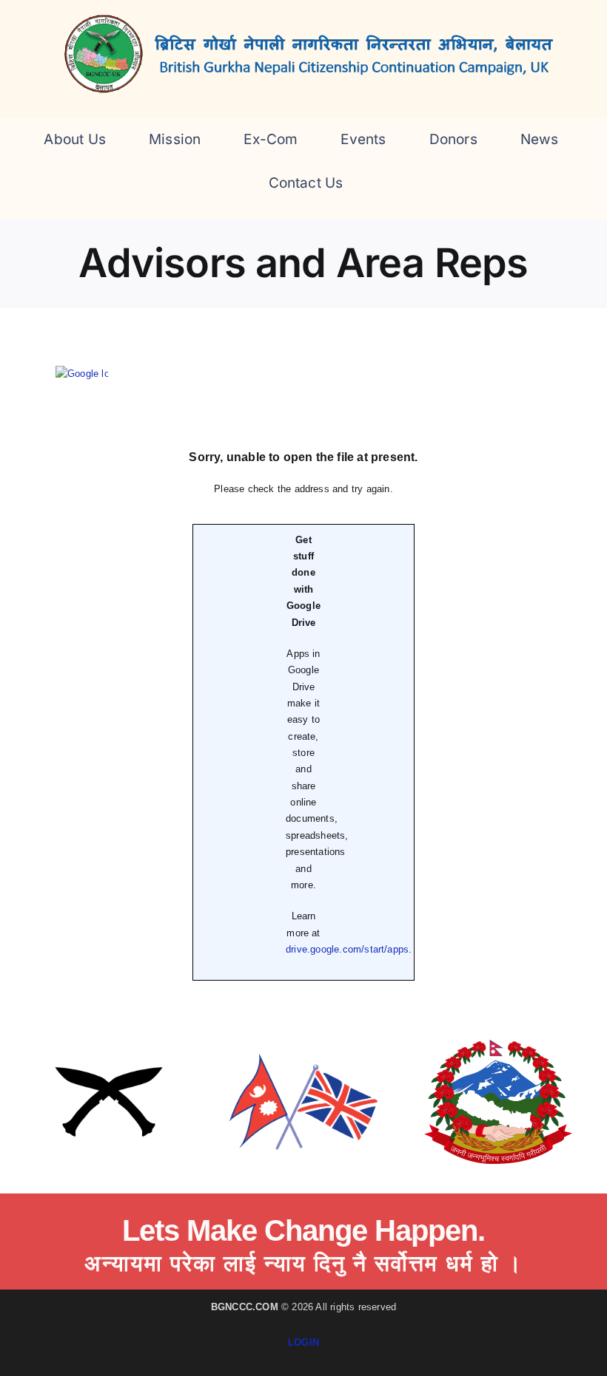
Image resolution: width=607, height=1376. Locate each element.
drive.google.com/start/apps (347, 949)
